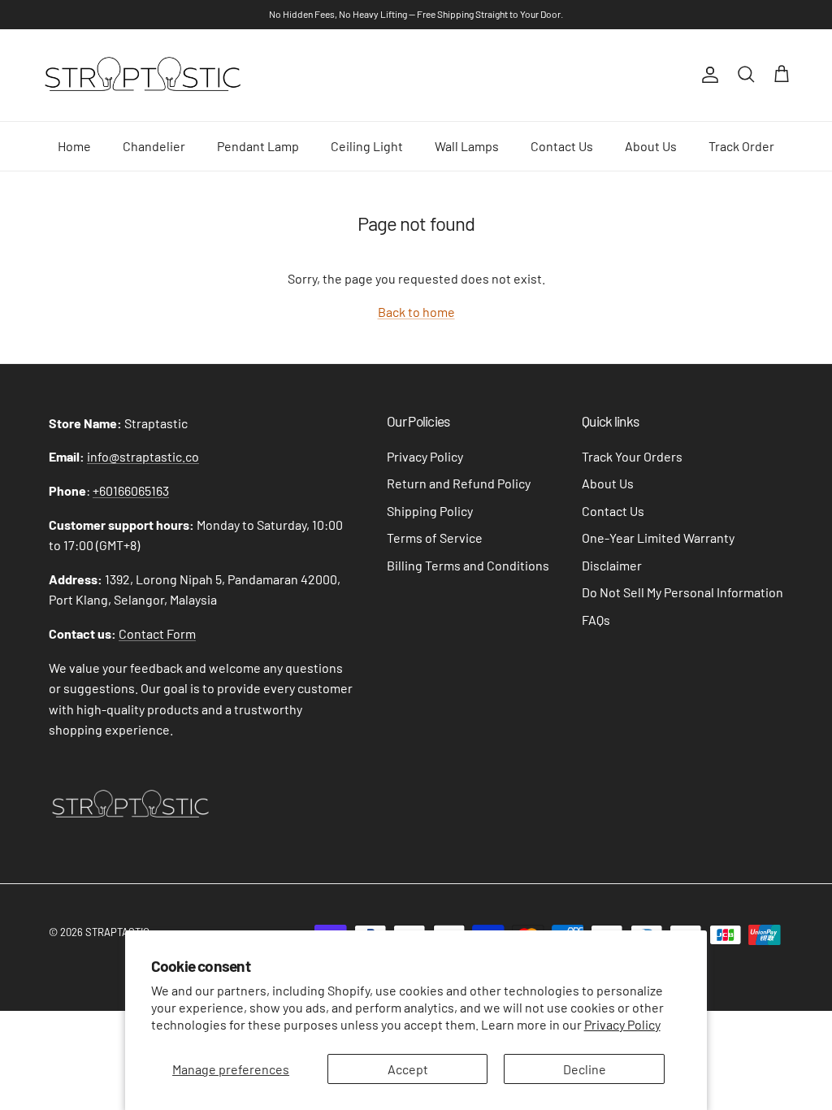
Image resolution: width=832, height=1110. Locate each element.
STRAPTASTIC (117, 932)
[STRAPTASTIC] (142, 75)
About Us (651, 146)
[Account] (707, 75)
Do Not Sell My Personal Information (682, 592)
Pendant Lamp (258, 146)
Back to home (416, 311)
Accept (408, 1069)
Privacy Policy (622, 1024)
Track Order (741, 146)
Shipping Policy (430, 510)
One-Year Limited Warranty (658, 537)
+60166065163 (131, 490)
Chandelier (154, 146)
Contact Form (157, 633)
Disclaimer (612, 565)
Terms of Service (435, 537)
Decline (584, 1069)
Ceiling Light (367, 146)
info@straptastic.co (143, 456)
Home (74, 146)
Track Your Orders (632, 456)
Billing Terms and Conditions (468, 565)
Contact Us (562, 146)
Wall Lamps (467, 146)
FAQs (596, 619)
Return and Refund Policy (459, 483)
